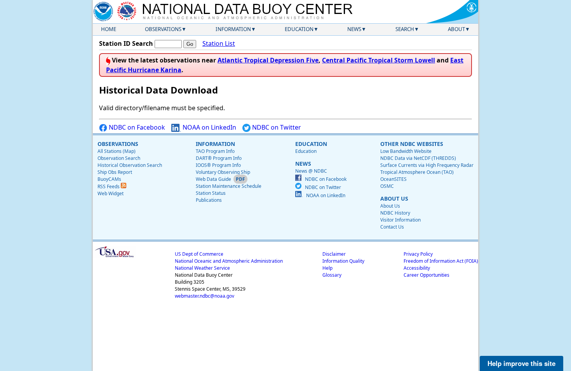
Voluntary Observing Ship (223, 172)
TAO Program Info (215, 151)
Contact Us (392, 227)
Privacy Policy (418, 254)
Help (327, 268)
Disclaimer (334, 254)
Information (233, 29)
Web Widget (110, 193)
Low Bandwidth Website (406, 151)
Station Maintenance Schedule (228, 186)
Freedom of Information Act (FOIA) (441, 261)
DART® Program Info (219, 158)
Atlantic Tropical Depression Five (268, 60)
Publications (209, 200)
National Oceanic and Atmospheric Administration (229, 261)
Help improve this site (521, 363)
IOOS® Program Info (218, 165)
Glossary (331, 275)
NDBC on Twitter (276, 127)
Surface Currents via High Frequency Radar (427, 165)
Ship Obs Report (114, 172)
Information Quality (343, 261)
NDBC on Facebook (136, 127)
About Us (390, 206)
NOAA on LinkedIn (208, 127)
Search (404, 29)
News (354, 29)
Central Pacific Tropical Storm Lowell (378, 60)
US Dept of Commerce (199, 254)
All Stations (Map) (116, 151)
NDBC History (395, 213)
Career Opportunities (426, 275)
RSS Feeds (109, 186)
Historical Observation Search (129, 165)
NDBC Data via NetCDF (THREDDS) (418, 158)
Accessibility (417, 268)
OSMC (387, 186)
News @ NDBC (311, 171)
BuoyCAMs (109, 179)
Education (299, 29)
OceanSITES (393, 179)
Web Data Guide (213, 179)
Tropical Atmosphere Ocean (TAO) (417, 172)
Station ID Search (126, 43)
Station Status (211, 193)
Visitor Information (400, 220)
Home (108, 29)
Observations (163, 29)
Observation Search (118, 158)
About (456, 29)
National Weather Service (202, 268)
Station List (218, 43)
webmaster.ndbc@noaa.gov (204, 296)
